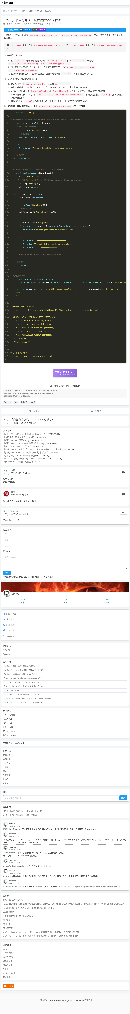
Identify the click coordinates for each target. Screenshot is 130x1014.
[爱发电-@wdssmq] (39, 29)
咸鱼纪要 (6, 653)
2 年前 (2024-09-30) (53, 23)
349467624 (12, 614)
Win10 (33, 402)
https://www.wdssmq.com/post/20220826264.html (33, 393)
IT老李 (5, 969)
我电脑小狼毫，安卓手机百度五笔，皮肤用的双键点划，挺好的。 (29, 908)
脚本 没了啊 (8, 928)
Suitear (14, 511)
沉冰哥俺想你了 (9, 912)
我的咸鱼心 (11, 619)
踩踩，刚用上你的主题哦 (13, 900)
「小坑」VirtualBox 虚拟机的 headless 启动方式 (25, 434)
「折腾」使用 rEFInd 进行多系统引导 (20, 455)
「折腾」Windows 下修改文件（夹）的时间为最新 (26, 452)
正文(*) (6, 551)
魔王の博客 (7, 964)
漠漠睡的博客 (8, 957)
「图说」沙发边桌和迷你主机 (24, 422)
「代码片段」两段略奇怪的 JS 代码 (18, 437)
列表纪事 (6, 775)
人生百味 (6, 763)
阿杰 (13, 492)
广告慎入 (6, 783)
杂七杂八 (6, 767)
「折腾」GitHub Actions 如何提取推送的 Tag (23, 443)
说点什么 (6, 771)
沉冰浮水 (6, 23)
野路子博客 (7, 961)
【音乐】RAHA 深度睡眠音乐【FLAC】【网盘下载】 (23, 811)
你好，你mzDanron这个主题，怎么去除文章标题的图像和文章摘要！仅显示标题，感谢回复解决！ (42, 936)
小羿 (13, 470)
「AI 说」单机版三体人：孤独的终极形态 (19, 666)
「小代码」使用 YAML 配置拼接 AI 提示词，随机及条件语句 (27, 698)
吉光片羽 (6, 948)
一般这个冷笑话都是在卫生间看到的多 (18, 916)
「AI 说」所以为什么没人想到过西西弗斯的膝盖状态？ (24, 670)
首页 (5, 10)
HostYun (17, 743)
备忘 (15, 402)
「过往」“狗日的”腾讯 (11, 690)
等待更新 (6, 920)
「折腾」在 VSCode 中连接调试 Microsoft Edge (22, 702)
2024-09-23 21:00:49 (15, 883)
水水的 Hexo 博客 (10, 973)
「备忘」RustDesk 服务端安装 (17, 446)
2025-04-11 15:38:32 (15, 836)
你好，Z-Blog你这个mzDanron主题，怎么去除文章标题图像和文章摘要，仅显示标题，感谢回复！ (42, 932)
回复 (123, 472)
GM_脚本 (6, 649)
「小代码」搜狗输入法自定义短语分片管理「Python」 (24, 686)
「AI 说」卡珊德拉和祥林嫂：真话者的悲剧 (20, 674)
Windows (7, 402)
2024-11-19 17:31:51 (15, 863)
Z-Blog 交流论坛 (9, 952)
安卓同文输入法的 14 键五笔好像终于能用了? (21, 694)
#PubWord (8, 852)
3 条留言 (25, 23)
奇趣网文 (6, 759)
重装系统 (24, 402)
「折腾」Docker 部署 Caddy (16, 440)
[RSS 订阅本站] (8, 987)
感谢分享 (6, 924)
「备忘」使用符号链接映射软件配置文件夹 (28, 390)
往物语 (6, 779)
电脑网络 (13, 10)
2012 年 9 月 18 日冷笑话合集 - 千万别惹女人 (21, 682)
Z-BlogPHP (67, 1000)
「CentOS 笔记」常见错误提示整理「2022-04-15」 (26, 458)
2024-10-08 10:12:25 (15, 873)
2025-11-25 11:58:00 (15, 826)
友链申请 (6, 977)
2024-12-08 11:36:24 (15, 849)
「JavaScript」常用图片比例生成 (18, 461)
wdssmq (10, 636)
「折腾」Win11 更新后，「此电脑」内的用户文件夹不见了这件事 (32, 449)
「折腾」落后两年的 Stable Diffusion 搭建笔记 (32, 419)
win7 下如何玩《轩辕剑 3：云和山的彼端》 (20, 815)
